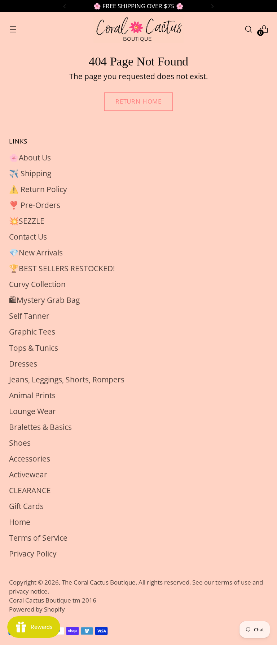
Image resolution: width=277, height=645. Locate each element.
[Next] (212, 6)
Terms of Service (38, 537)
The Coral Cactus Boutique (99, 582)
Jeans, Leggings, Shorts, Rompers (66, 379)
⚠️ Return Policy (38, 189)
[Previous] (64, 6)
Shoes (20, 442)
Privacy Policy (33, 553)
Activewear (28, 474)
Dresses (23, 363)
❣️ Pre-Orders (34, 205)
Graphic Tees (32, 331)
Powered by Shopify (37, 609)
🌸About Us (30, 157)
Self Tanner (29, 315)
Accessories (29, 458)
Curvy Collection (37, 284)
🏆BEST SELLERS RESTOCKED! (62, 268)
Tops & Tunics (33, 347)
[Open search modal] (248, 29)
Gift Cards (26, 506)
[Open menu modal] (12, 29)
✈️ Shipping (30, 173)
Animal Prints (32, 395)
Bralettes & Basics (40, 427)
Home (19, 522)
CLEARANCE (30, 490)
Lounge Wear (32, 411)
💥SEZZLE (26, 220)
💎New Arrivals (36, 252)
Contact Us (28, 236)
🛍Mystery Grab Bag (44, 300)
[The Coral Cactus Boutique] (138, 29)
